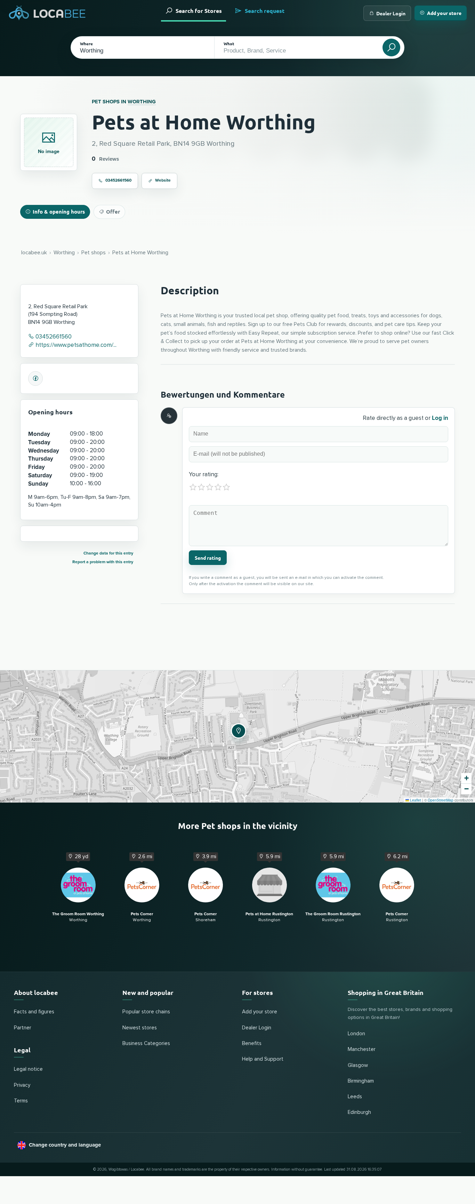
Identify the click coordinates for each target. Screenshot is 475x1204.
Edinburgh (359, 1112)
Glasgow (358, 1065)
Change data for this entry (108, 553)
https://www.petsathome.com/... (75, 345)
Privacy (22, 1085)
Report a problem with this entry (102, 562)
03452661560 (118, 180)
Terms (21, 1100)
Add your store (444, 13)
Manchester (362, 1049)
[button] (237, 729)
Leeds (355, 1096)
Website (163, 180)
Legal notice (28, 1069)
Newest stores (139, 1027)
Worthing (142, 101)
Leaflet (415, 800)
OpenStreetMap (440, 800)
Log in (440, 418)
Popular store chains (146, 1011)
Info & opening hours (59, 211)
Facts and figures (34, 1011)
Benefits (251, 1043)
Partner (22, 1027)
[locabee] (47, 13)
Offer (113, 211)
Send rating (208, 558)
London (356, 1033)
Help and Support (262, 1059)
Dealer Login (390, 13)
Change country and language (65, 1145)
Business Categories (146, 1043)
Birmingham (361, 1081)
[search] (391, 47)
